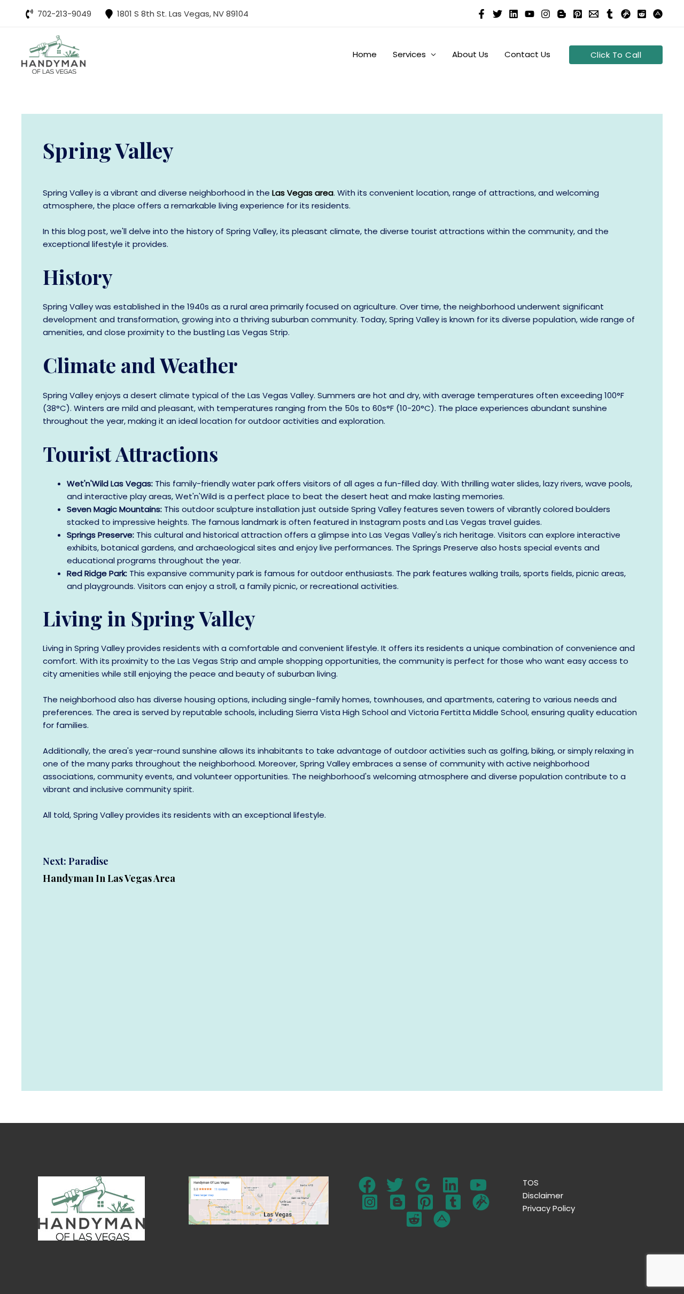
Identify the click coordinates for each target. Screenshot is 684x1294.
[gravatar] (626, 14)
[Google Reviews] (422, 1185)
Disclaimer (543, 1195)
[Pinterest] (577, 14)
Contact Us (527, 54)
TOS (531, 1182)
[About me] (441, 1219)
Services (409, 54)
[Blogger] (397, 1202)
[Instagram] (369, 1202)
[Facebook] (481, 14)
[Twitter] (394, 1185)
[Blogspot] (561, 14)
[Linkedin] (513, 14)
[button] (616, 54)
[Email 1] (593, 14)
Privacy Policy (549, 1208)
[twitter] (497, 14)
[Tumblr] (610, 14)
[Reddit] (642, 14)
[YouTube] (529, 14)
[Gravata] (480, 1202)
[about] (658, 14)
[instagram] (545, 14)
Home (365, 54)
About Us (470, 54)
